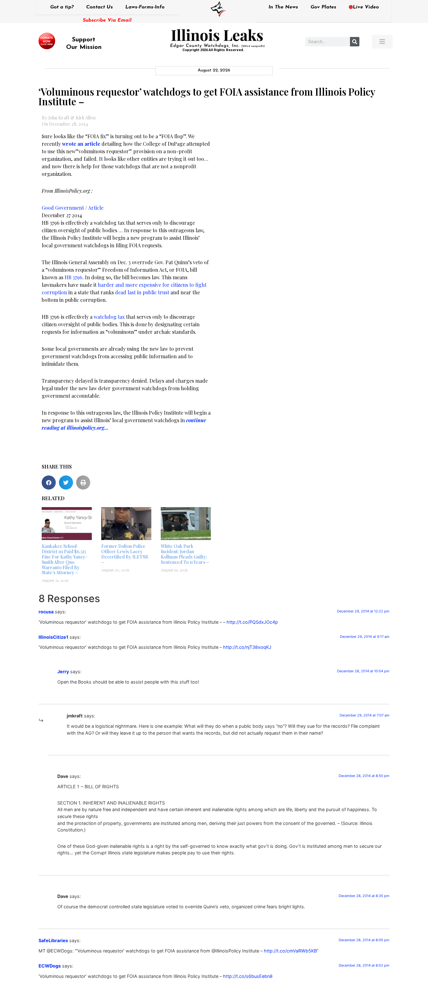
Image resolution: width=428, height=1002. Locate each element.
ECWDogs (50, 965)
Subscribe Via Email (107, 20)
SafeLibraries (53, 940)
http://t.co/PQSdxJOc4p (252, 622)
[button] (49, 482)
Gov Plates (323, 7)
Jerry (63, 671)
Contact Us (99, 7)
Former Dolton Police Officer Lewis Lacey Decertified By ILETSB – (124, 554)
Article (95, 207)
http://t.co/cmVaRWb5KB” (291, 950)
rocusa (46, 611)
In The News (283, 7)
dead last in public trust (142, 292)
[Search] (354, 41)
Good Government (63, 207)
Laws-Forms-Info (144, 7)
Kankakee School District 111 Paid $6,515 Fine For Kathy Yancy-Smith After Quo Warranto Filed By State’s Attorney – (64, 559)
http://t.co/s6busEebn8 (248, 976)
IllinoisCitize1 (53, 637)
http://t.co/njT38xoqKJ (247, 647)
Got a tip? (62, 7)
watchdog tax (109, 316)
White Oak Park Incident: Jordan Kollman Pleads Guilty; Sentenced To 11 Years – (185, 554)
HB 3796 (73, 277)
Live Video (366, 7)
